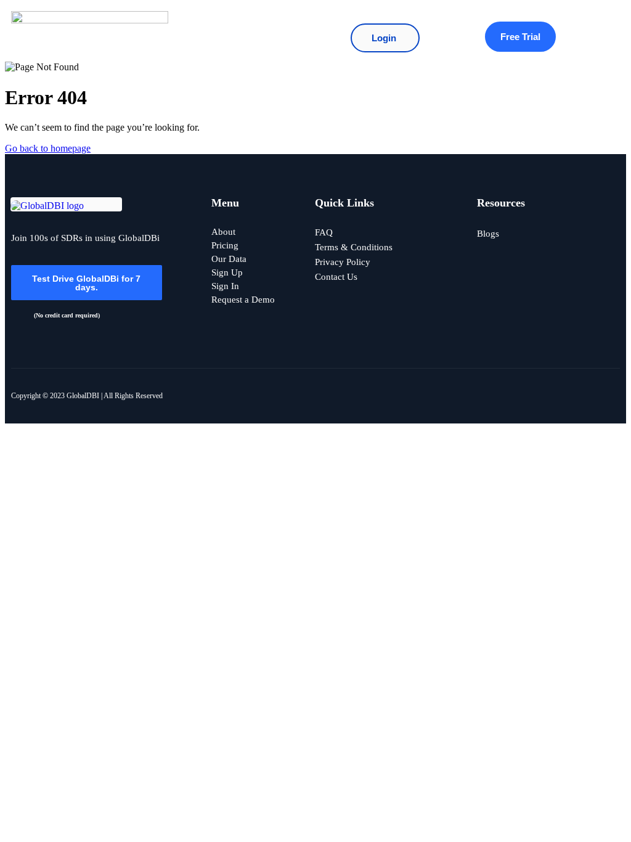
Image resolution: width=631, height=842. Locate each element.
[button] (255, 31)
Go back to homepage (48, 148)
